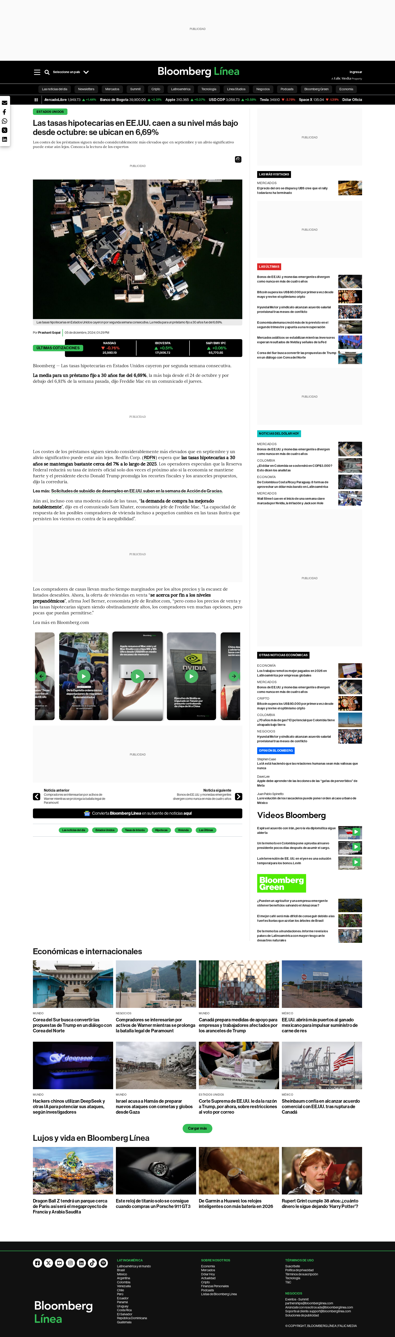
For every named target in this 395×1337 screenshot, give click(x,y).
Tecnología (292, 1278)
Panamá (122, 1302)
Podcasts (207, 1290)
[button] (238, 159)
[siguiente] (238, 796)
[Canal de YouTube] (59, 1263)
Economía (208, 1266)
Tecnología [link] (208, 89)
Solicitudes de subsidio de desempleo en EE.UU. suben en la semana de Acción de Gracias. (137, 491)
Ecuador (123, 1298)
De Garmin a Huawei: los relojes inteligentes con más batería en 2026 (236, 1203)
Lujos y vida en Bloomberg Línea (91, 1138)
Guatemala (124, 1322)
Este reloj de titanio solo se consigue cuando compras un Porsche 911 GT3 (153, 1203)
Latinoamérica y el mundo (134, 1266)
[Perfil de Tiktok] (92, 1263)
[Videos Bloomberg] (309, 816)
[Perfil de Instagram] (70, 1263)
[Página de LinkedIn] (81, 1263)
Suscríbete (292, 1266)
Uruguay (122, 1306)
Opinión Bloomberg (276, 751)
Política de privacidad (299, 1270)
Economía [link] (346, 89)
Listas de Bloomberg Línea (219, 1294)
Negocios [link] (263, 89)
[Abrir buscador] (47, 72)
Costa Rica (124, 1310)
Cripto (205, 1282)
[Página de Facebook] (37, 1263)
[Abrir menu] (37, 72)
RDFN (149, 457)
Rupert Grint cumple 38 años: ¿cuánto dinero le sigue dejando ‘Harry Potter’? (320, 1203)
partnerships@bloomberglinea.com (309, 1303)
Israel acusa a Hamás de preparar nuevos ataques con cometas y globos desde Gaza (154, 1106)
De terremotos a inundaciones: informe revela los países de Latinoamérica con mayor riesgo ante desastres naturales (292, 935)
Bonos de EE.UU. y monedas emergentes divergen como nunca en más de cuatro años (202, 797)
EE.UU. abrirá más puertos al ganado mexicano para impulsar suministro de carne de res (320, 1025)
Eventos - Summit (297, 1299)
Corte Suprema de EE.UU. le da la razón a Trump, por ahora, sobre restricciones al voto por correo (238, 1106)
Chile (120, 1290)
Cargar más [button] (197, 1128)
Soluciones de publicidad (302, 1315)
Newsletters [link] (86, 89)
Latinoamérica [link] (180, 89)
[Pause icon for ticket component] (36, 100)
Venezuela (124, 1286)
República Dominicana (132, 1318)
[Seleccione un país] (86, 72)
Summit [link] (135, 89)
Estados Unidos (50, 112)
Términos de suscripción (301, 1274)
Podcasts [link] (287, 89)
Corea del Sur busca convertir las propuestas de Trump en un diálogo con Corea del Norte (72, 1025)
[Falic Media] (334, 78)
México (122, 1274)
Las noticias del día (73, 830)
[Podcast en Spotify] (103, 1263)
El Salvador (124, 1314)
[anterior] (36, 796)
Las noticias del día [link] (54, 89)
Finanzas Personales (215, 1286)
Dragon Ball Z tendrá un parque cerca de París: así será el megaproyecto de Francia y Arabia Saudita (70, 1206)
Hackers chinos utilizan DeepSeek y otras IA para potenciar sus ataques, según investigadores (69, 1106)
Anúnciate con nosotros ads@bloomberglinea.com (319, 1307)
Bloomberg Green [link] (316, 89)
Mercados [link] (112, 89)
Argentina (123, 1278)
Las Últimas (206, 830)
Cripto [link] (156, 89)
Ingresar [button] (356, 72)
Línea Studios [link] (236, 89)
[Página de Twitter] (48, 1263)
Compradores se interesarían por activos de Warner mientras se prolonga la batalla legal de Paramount (74, 798)
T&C (288, 1282)
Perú (120, 1294)
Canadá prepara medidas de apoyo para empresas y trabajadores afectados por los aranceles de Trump (238, 1025)
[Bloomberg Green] (309, 883)
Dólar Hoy (208, 1274)
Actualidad (208, 1278)
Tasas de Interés (135, 830)
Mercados (208, 1270)
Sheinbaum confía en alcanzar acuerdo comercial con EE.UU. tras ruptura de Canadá (321, 1106)
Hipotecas (161, 830)
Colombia (123, 1282)
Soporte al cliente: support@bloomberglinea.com (318, 1311)
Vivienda (183, 830)
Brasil (121, 1270)
